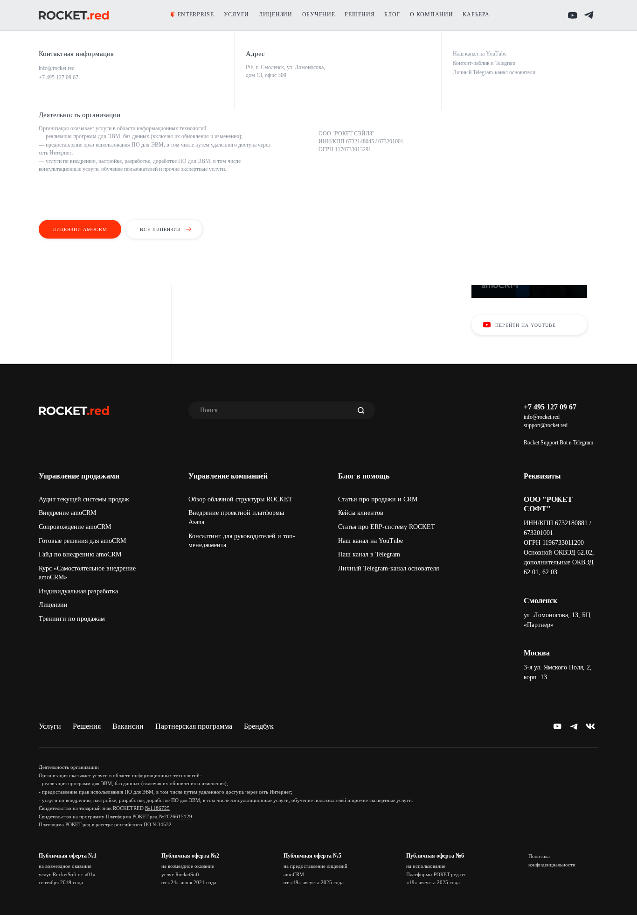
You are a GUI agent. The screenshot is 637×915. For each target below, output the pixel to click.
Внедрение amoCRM (67, 512)
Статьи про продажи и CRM (377, 499)
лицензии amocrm (80, 229)
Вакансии (128, 726)
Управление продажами (79, 476)
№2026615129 (175, 816)
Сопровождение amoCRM (75, 526)
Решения (87, 726)
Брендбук (259, 726)
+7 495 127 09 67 (550, 407)
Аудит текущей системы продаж (84, 499)
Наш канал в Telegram (369, 554)
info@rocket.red (542, 417)
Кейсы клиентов (360, 512)
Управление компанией (228, 476)
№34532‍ (162, 824)
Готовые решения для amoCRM (82, 540)
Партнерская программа (193, 726)
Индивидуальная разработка (78, 591)
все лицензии (160, 229)
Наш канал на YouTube (370, 540)
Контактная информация (76, 53)
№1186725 (157, 808)
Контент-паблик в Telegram (484, 63)
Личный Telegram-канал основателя (388, 568)
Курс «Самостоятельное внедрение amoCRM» (87, 573)
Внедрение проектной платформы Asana (236, 517)
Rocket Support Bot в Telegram (558, 442)
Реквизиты (542, 476)
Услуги (50, 726)
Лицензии (53, 604)
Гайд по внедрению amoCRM (80, 554)
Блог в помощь (363, 476)
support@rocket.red (546, 425)
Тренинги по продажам (72, 618)
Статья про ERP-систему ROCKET (386, 526)
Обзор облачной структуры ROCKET (240, 499)
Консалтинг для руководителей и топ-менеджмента (241, 541)
